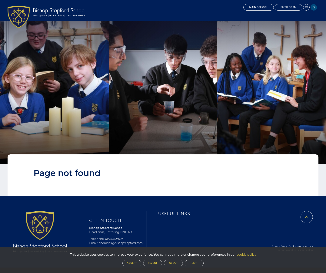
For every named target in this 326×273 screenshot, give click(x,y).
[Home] (19, 17)
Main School (258, 7)
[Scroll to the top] (307, 217)
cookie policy (246, 254)
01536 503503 (114, 239)
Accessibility (306, 246)
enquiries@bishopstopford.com (121, 243)
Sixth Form (288, 7)
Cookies (293, 246)
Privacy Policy (279, 246)
